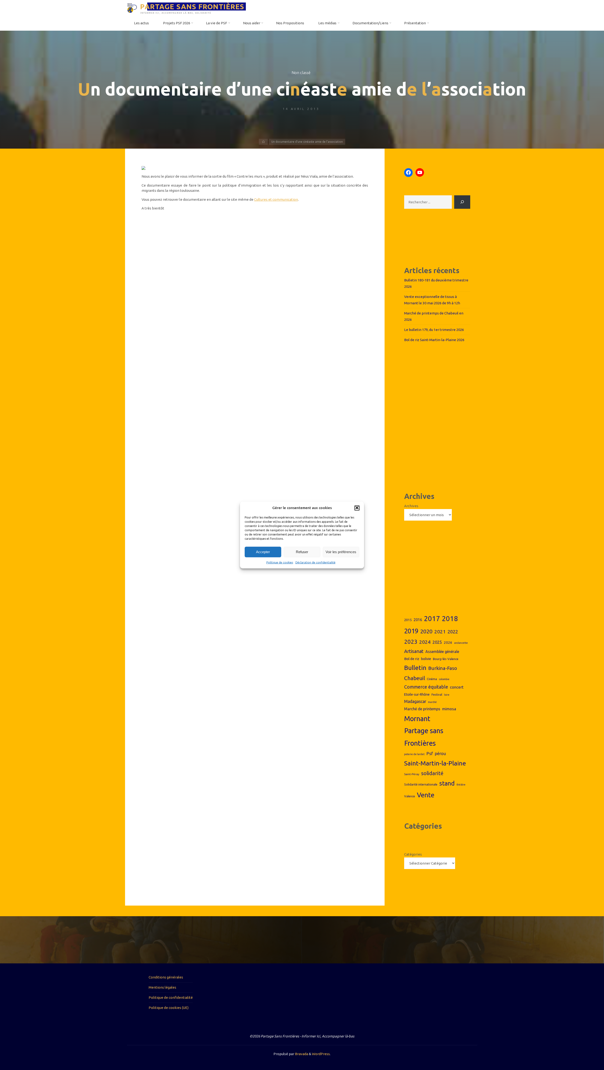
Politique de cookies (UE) (169, 1008)
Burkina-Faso (442, 668)
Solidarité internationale (420, 784)
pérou (440, 753)
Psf (429, 753)
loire (446, 694)
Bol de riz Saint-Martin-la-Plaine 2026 (434, 340)
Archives (411, 506)
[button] (357, 508)
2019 (411, 631)
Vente (425, 794)
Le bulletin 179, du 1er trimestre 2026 (434, 330)
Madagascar (415, 701)
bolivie (426, 659)
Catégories (413, 854)
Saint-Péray (411, 774)
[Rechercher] (462, 202)
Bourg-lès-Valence (445, 658)
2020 (426, 631)
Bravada (301, 1054)
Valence (409, 796)
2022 (453, 631)
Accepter (263, 552)
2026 (448, 642)
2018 (450, 619)
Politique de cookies (279, 562)
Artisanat (414, 651)
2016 (418, 620)
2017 (432, 619)
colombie (444, 679)
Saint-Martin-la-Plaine (435, 763)
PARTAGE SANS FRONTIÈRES (192, 6)
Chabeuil (414, 678)
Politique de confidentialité (171, 997)
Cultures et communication (276, 199)
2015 (408, 620)
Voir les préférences (341, 552)
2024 (425, 642)
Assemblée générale (442, 651)
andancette (461, 642)
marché (432, 702)
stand (447, 783)
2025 (437, 642)
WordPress (321, 1054)
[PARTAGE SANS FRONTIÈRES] (132, 8)
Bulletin (415, 667)
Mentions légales (162, 987)
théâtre (461, 784)
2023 (410, 641)
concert (457, 687)
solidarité (432, 773)
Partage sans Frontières (423, 737)
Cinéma (432, 679)
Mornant (417, 718)
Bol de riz (411, 659)
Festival (437, 694)
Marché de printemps (422, 709)
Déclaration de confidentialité (315, 562)
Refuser (302, 552)
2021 (440, 631)
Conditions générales (166, 977)
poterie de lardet (414, 754)
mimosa (449, 708)
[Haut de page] (585, 1051)
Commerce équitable (426, 687)
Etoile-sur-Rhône (417, 694)
